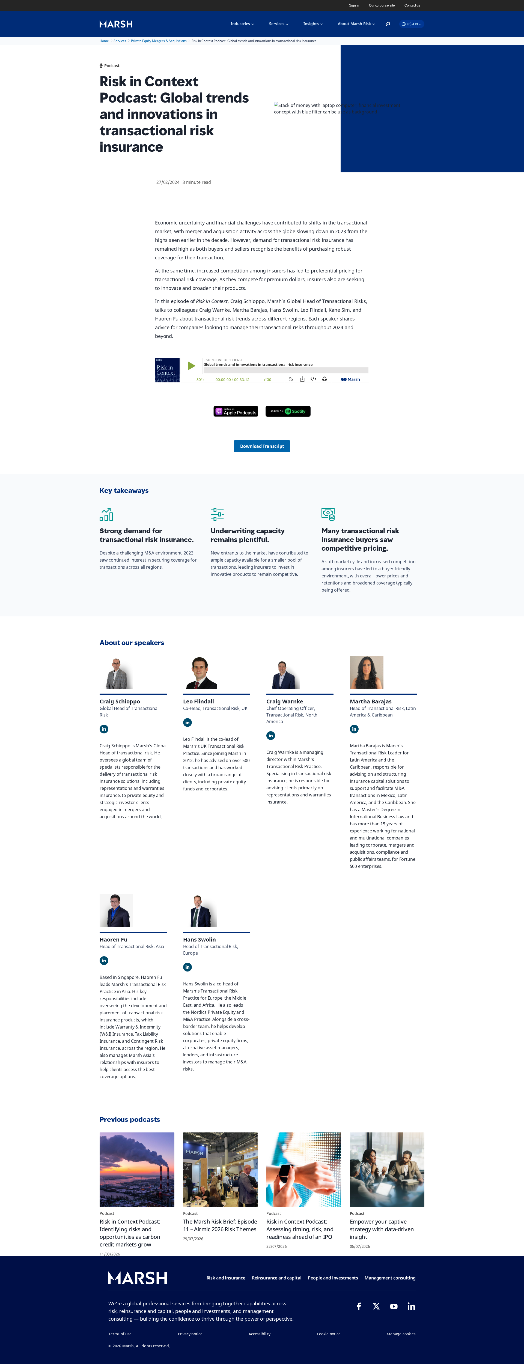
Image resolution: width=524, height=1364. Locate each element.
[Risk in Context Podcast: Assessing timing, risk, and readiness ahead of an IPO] (303, 1169)
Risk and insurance (226, 1278)
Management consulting (390, 1278)
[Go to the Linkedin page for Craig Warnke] (270, 735)
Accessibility (259, 1333)
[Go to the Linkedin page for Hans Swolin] (187, 967)
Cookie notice (329, 1333)
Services (276, 23)
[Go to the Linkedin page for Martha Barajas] (354, 729)
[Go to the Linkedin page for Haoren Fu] (104, 960)
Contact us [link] (412, 5)
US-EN (412, 23)
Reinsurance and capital (277, 1278)
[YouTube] (393, 1306)
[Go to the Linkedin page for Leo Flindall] (187, 722)
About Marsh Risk (354, 23)
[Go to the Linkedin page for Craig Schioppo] (104, 729)
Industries (240, 23)
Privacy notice (190, 1333)
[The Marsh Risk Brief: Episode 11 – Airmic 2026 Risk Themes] (220, 1169)
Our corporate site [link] (382, 5)
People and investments (333, 1278)
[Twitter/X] (376, 1306)
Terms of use (120, 1333)
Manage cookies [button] (401, 1333)
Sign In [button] (354, 5)
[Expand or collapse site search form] (387, 24)
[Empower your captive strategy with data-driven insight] (387, 1169)
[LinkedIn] (411, 1306)
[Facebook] (358, 1306)
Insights (311, 23)
